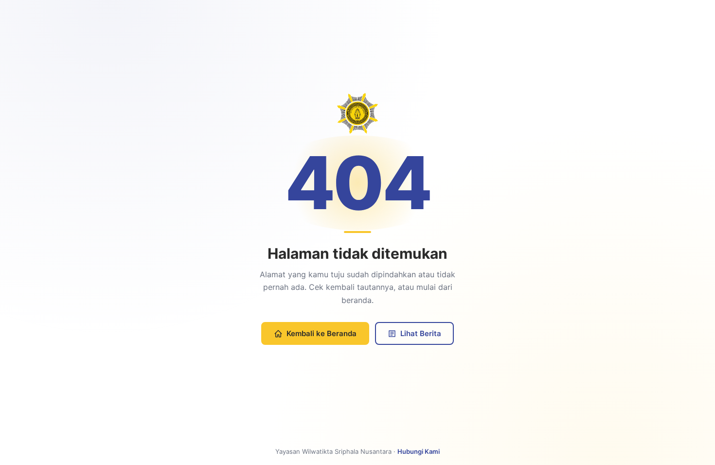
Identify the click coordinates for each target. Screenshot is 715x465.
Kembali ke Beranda (321, 333)
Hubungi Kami (418, 451)
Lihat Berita (420, 333)
